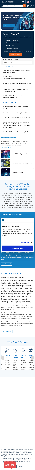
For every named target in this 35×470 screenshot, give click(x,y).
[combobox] (14, 6)
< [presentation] (2, 358)
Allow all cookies (17, 248)
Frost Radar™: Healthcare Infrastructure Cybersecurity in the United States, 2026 (14, 78)
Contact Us (7, 264)
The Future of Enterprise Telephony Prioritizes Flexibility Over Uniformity (15, 90)
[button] (30, 2)
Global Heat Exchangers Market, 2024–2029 (15, 113)
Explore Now (10, 26)
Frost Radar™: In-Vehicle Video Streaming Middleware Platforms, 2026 (14, 97)
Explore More (7, 148)
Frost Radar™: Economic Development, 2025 (15, 132)
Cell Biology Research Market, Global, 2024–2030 (16, 117)
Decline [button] (21, 466)
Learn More (7, 331)
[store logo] (9, 2)
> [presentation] (32, 358)
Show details (25, 242)
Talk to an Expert (15, 54)
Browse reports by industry (10, 59)
